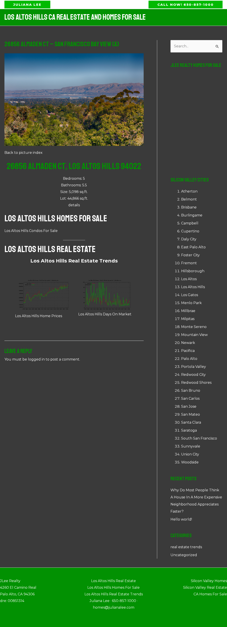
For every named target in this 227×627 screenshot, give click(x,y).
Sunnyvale (190, 446)
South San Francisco (199, 438)
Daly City (188, 239)
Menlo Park (191, 303)
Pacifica (188, 351)
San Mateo (190, 414)
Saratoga (189, 430)
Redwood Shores (196, 382)
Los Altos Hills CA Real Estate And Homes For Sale (75, 17)
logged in (36, 359)
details (74, 205)
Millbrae (188, 311)
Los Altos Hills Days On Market (104, 314)
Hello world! (181, 519)
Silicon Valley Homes (209, 581)
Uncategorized (183, 555)
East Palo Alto (193, 247)
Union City (190, 454)
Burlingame (191, 215)
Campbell (189, 223)
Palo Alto (189, 359)
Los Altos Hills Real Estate (50, 249)
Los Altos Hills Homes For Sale (55, 218)
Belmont (189, 199)
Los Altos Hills (193, 287)
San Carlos (190, 398)
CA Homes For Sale (210, 594)
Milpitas (187, 319)
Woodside (190, 462)
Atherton (189, 191)
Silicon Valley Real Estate (205, 587)
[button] (27, 4)
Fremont (189, 263)
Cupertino (190, 231)
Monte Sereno (194, 327)
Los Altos (189, 279)
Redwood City (193, 374)
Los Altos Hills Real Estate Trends (74, 261)
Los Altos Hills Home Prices (38, 316)
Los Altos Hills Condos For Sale (31, 231)
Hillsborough (192, 271)
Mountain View (194, 335)
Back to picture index (23, 152)
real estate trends (186, 547)
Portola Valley (193, 367)
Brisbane (189, 207)
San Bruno (190, 390)
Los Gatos (189, 295)
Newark (188, 343)
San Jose (188, 406)
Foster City (190, 255)
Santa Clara (191, 422)
